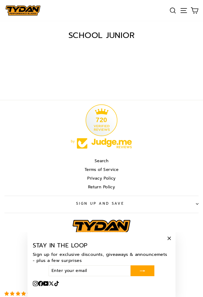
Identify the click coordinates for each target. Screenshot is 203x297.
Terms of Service (102, 169)
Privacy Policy (101, 178)
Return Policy (101, 187)
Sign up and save (100, 203)
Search (101, 161)
